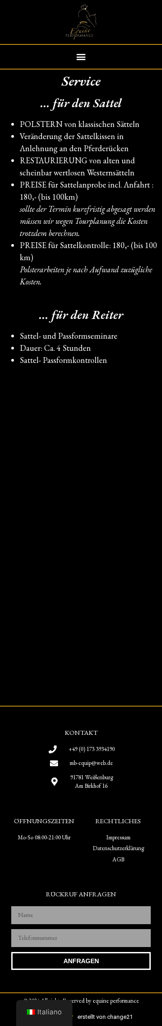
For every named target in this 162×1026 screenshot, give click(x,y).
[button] (81, 56)
